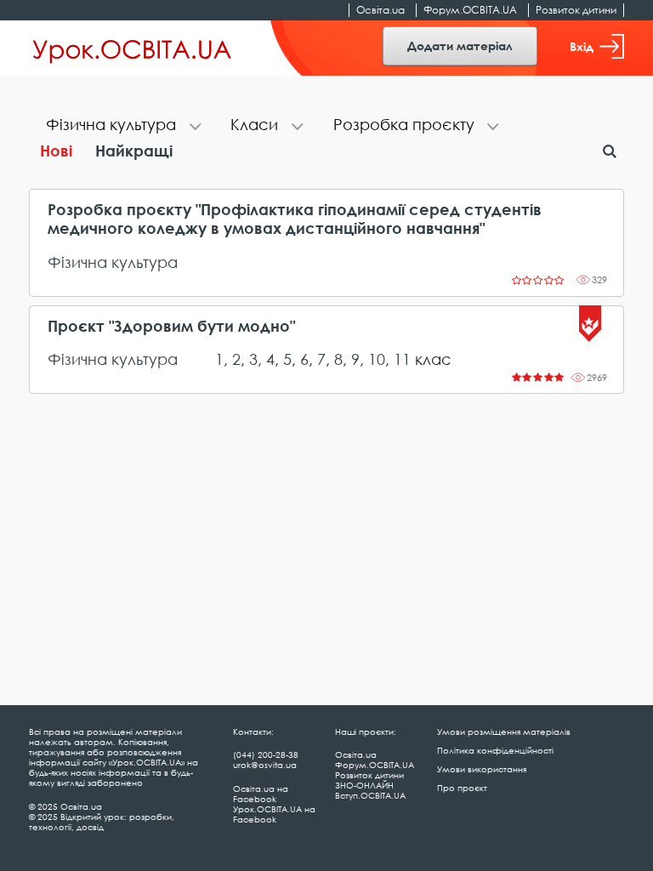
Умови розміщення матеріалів (504, 731)
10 (376, 359)
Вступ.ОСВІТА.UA (370, 795)
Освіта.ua (380, 9)
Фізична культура (113, 262)
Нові (56, 150)
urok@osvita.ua (265, 765)
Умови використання (481, 769)
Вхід (581, 46)
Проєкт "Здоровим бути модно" (171, 326)
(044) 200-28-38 (265, 754)
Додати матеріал (460, 45)
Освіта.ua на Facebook (260, 793)
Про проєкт (462, 788)
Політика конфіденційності (495, 750)
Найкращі (134, 150)
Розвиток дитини (576, 9)
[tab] (121, 126)
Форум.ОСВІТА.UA (470, 9)
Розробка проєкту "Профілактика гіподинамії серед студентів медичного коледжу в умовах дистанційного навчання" (295, 219)
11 (402, 359)
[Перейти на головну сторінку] (132, 48)
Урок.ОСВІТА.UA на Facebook (274, 814)
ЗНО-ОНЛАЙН (364, 785)
